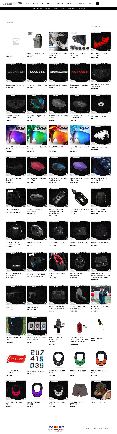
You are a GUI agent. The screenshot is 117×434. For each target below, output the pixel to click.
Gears (63, 9)
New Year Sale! (37, 9)
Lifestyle (82, 9)
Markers (55, 9)
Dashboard (81, 3)
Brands (47, 9)
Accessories (72, 9)
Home (28, 3)
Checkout (70, 3)
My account (46, 3)
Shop (91, 3)
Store (35, 3)
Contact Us (58, 3)
